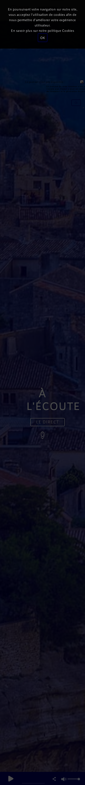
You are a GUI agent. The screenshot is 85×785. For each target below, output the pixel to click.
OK (42, 38)
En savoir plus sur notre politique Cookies (42, 30)
